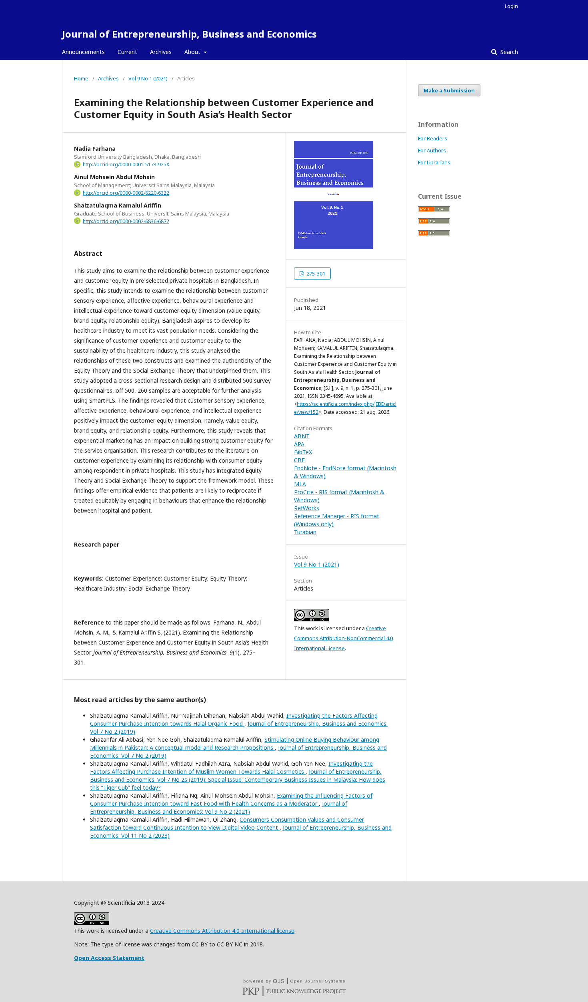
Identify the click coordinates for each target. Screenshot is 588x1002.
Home (81, 78)
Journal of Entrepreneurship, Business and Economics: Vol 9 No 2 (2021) (218, 807)
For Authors (432, 150)
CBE (299, 460)
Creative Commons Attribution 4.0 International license (222, 930)
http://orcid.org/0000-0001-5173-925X (126, 164)
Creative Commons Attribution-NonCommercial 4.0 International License (343, 638)
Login (511, 6)
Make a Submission (449, 90)
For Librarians (434, 162)
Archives (161, 52)
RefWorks (306, 508)
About (193, 52)
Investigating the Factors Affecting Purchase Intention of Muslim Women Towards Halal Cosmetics (231, 767)
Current (127, 52)
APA (299, 444)
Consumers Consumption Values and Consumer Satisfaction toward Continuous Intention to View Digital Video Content (227, 823)
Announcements (83, 52)
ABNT (302, 436)
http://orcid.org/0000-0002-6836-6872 (126, 221)
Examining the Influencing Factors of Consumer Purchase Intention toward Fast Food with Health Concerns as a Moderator (231, 799)
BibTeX (303, 452)
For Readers (432, 138)
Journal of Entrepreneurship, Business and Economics (189, 33)
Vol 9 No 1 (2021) (148, 78)
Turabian (305, 532)
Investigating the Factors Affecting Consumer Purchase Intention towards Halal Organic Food (234, 719)
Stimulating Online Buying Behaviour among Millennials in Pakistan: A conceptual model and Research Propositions (234, 743)
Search (508, 52)
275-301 (315, 273)
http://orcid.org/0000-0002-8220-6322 (126, 193)
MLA (300, 484)
